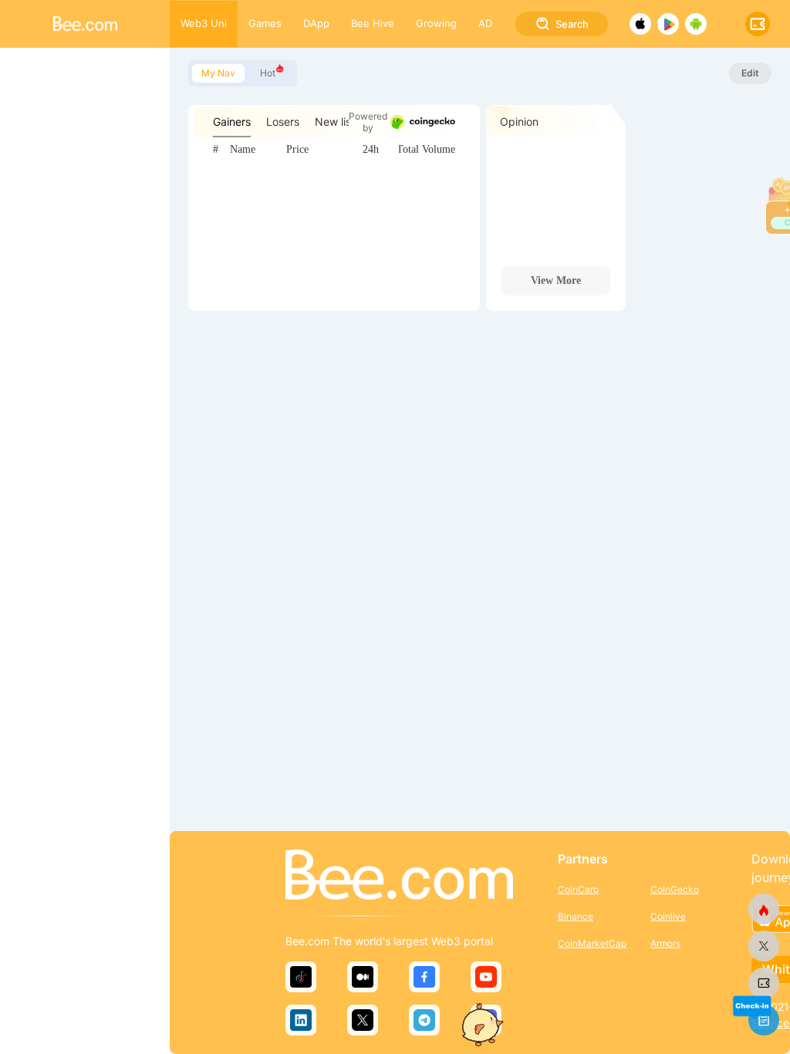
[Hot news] (763, 909)
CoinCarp (578, 889)
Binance (575, 916)
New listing (342, 121)
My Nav (218, 73)
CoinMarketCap (592, 943)
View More (556, 280)
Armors (665, 943)
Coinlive (668, 916)
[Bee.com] (399, 875)
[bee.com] (763, 983)
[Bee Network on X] (763, 946)
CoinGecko (674, 889)
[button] (751, 1006)
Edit (750, 73)
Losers (282, 121)
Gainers (232, 121)
